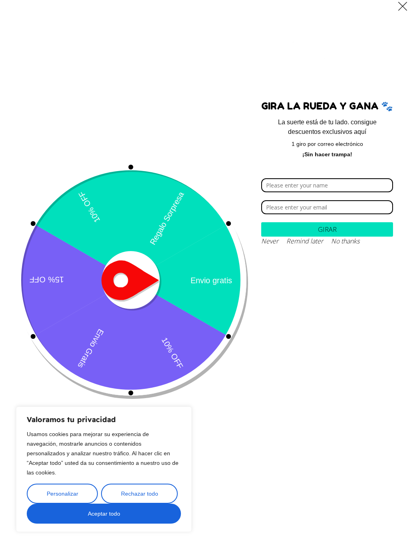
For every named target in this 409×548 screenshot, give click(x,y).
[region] (104, 469)
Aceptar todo (104, 513)
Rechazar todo (139, 493)
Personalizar (62, 493)
